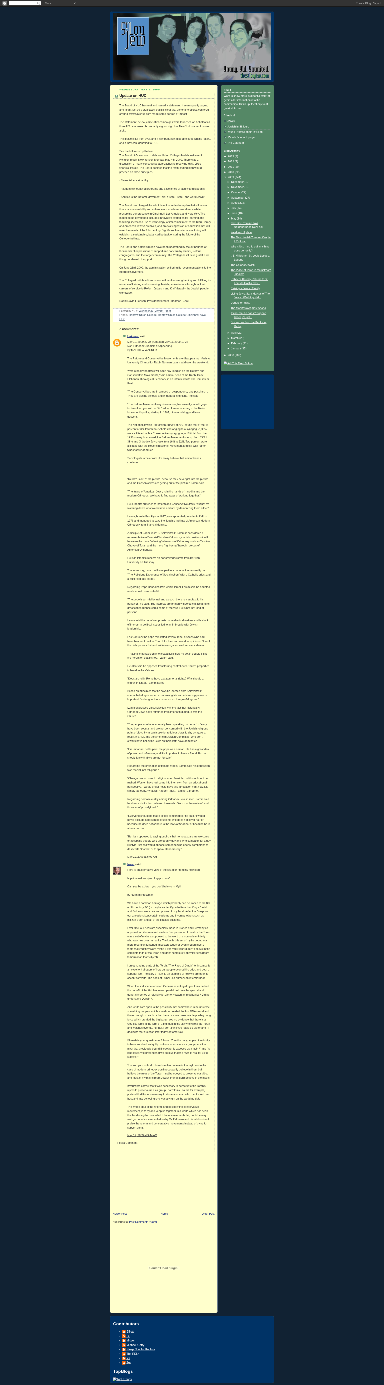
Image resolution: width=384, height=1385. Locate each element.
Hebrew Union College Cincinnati (178, 315)
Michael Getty (135, 1345)
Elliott (130, 1331)
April (234, 332)
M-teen (130, 1340)
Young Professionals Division (245, 132)
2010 (231, 172)
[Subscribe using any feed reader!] (238, 363)
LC (128, 1336)
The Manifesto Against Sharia (248, 308)
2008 (231, 355)
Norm (130, 864)
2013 (231, 156)
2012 (231, 161)
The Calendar (235, 142)
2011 (231, 166)
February (237, 343)
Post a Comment (127, 1142)
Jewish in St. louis (238, 126)
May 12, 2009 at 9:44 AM (142, 1135)
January (236, 348)
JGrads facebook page (241, 137)
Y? (128, 1358)
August (235, 202)
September (238, 197)
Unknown (133, 336)
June (234, 213)
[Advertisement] (143, 1180)
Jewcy (231, 121)
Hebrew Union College (143, 315)
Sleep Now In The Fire (140, 1349)
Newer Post (120, 1213)
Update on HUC (132, 96)
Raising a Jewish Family (245, 288)
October (236, 192)
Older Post (208, 1213)
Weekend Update (241, 232)
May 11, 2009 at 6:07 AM (142, 856)
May (234, 218)
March (235, 338)
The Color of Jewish (243, 265)
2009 (231, 177)
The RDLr (132, 1353)
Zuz (128, 1362)
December (237, 181)
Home (164, 1213)
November (237, 187)
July (234, 208)
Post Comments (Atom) (143, 1222)
